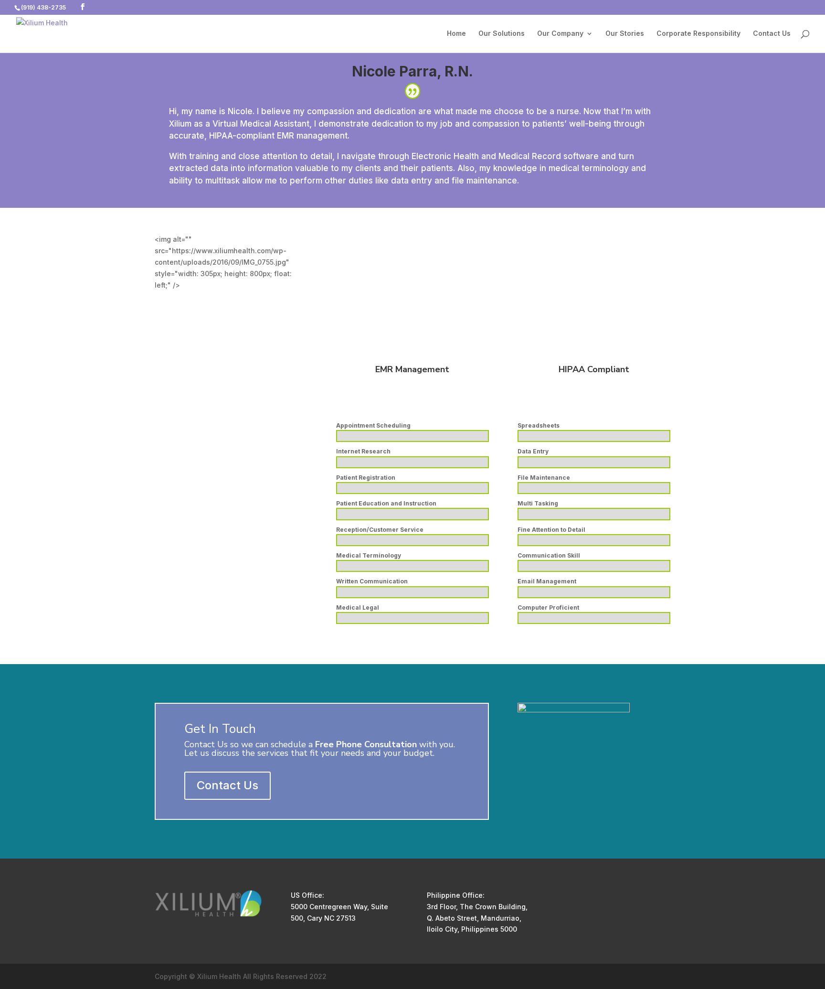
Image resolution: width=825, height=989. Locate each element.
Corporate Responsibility (698, 33)
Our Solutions (501, 33)
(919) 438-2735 (43, 7)
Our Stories (624, 33)
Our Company (560, 33)
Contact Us (772, 33)
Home (456, 33)
